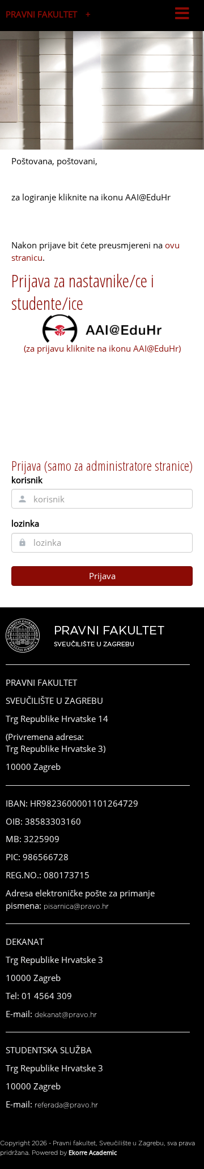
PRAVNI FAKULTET (41, 14)
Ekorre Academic (93, 1152)
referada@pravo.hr (66, 1105)
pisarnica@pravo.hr (76, 906)
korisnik (26, 479)
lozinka (25, 523)
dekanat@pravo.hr (66, 1015)
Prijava (102, 575)
